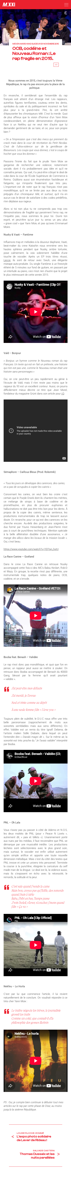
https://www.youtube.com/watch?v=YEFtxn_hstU (31, 549)
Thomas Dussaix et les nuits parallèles (37, 1156)
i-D (62, 393)
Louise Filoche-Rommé (30, 1133)
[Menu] (66, 4)
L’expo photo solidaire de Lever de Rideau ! (34, 1138)
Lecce (7, 260)
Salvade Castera (44, 1150)
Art (56, 65)
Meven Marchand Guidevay (26, 44)
